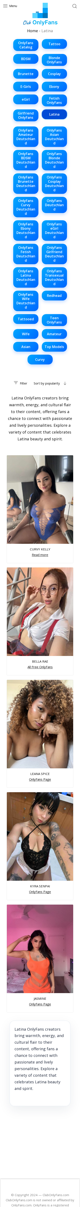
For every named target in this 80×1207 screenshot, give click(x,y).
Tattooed (26, 319)
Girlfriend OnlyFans (26, 115)
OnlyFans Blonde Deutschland (54, 160)
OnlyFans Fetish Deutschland (25, 254)
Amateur (54, 334)
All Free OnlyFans (40, 667)
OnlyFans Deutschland (54, 205)
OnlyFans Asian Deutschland (54, 136)
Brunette (25, 73)
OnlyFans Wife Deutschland (25, 301)
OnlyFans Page (40, 779)
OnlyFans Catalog (25, 45)
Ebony (54, 86)
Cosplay (54, 73)
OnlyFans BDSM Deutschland (25, 160)
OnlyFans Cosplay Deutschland (54, 183)
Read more (40, 554)
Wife (26, 334)
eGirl (26, 99)
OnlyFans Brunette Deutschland (25, 183)
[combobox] (50, 383)
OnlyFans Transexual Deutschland (54, 277)
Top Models (54, 346)
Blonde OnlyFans (54, 59)
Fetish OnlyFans (54, 100)
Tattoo (54, 44)
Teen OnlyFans (54, 320)
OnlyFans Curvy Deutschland (25, 207)
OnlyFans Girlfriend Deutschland (54, 254)
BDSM (26, 59)
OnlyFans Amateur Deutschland (25, 136)
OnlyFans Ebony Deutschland (25, 230)
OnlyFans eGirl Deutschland (54, 230)
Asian (25, 346)
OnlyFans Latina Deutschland (25, 277)
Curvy (40, 359)
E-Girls (25, 86)
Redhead (54, 295)
